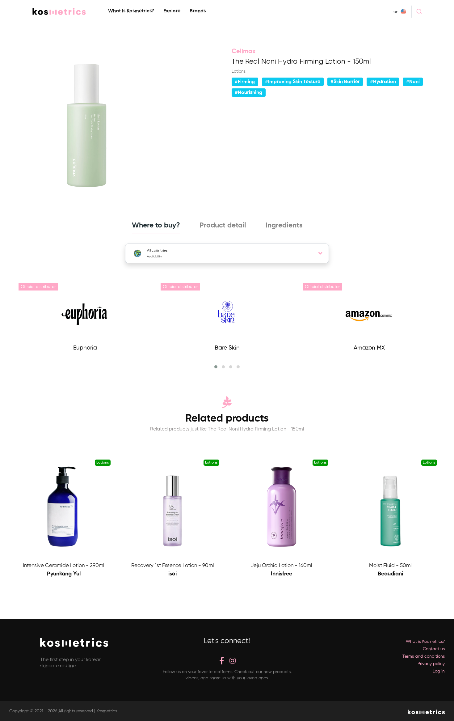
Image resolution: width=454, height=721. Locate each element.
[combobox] (419, 11)
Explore (171, 11)
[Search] (419, 11)
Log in (439, 671)
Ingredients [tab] (284, 225)
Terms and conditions (423, 656)
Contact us (434, 649)
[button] (216, 367)
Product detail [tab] (223, 225)
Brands (198, 11)
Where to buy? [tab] (156, 225)
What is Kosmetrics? (131, 11)
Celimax (244, 52)
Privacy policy (431, 664)
